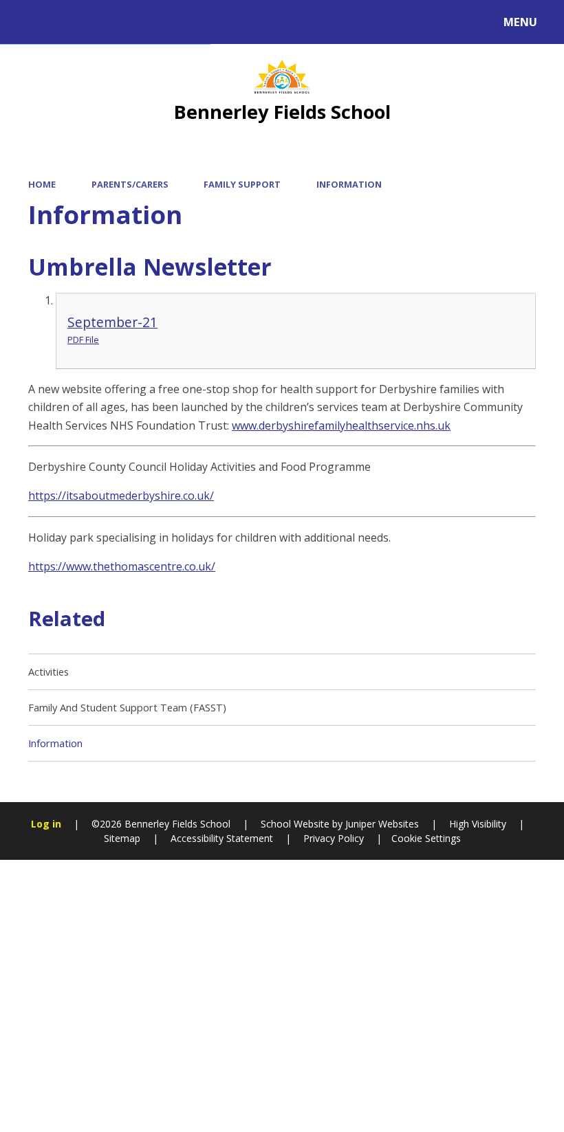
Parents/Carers (130, 184)
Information (349, 184)
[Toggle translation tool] (67, 22)
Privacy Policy (333, 838)
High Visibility (477, 823)
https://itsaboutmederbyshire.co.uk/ (121, 495)
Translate (125, 25)
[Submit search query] (186, 20)
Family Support (242, 184)
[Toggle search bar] (29, 22)
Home (42, 184)
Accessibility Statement (222, 838)
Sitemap (122, 838)
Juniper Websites (381, 823)
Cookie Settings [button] (426, 838)
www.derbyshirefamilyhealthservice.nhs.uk (341, 425)
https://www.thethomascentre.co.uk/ (121, 566)
